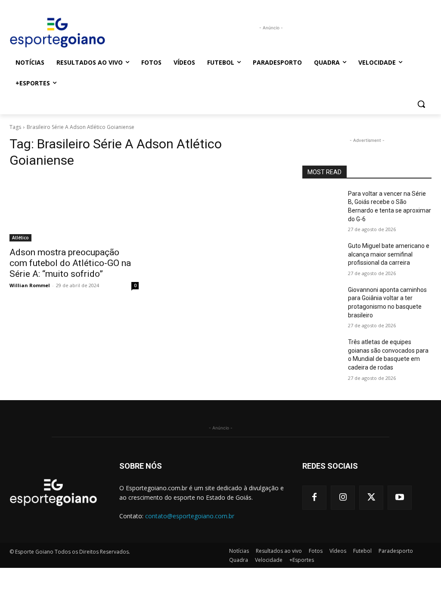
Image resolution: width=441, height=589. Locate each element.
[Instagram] (343, 498)
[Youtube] (400, 498)
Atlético (20, 238)
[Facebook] (314, 498)
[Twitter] (371, 498)
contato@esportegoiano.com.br (189, 516)
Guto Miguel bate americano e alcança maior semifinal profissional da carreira (388, 254)
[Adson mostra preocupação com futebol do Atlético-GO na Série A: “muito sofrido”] (74, 209)
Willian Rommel (29, 285)
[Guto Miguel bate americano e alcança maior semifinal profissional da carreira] (321, 255)
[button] (421, 104)
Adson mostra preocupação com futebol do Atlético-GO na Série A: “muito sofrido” (70, 263)
